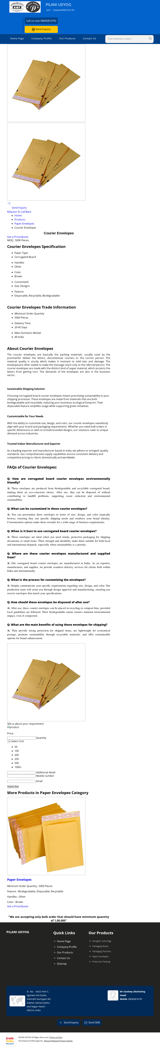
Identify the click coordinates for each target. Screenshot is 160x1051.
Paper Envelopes (24, 223)
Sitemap (62, 963)
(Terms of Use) (55, 1037)
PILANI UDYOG (60, 7)
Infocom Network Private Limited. (58, 1040)
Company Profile (41, 38)
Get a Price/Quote (17, 237)
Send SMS (94, 1022)
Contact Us (89, 38)
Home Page (17, 38)
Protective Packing (101, 961)
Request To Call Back (19, 211)
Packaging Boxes (100, 946)
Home (18, 215)
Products (20, 219)
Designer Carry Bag (101, 941)
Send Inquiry (42, 29)
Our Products (67, 38)
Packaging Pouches (101, 951)
